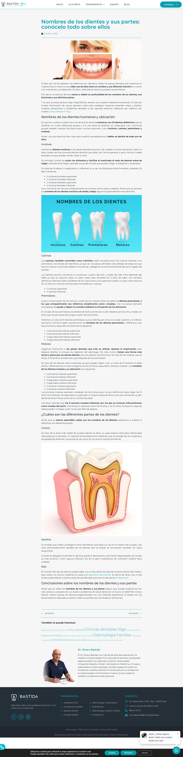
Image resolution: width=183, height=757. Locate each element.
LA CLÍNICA (74, 4)
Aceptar (112, 753)
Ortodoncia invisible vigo (97, 640)
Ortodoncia (58, 639)
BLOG (127, 4)
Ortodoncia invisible (76, 640)
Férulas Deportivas (133, 630)
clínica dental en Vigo (60, 111)
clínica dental (75, 629)
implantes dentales (51, 635)
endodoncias (122, 577)
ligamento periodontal (99, 575)
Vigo (121, 640)
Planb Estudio (122, 735)
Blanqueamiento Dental (50, 630)
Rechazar (128, 753)
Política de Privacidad (88, 729)
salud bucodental (113, 640)
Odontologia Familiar (112, 635)
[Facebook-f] (13, 716)
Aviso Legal (71, 729)
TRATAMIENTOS (94, 4)
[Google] (28, 716)
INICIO (59, 4)
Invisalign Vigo (75, 636)
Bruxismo (62, 630)
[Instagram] (21, 716)
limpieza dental (86, 636)
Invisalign (65, 636)
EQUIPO (114, 4)
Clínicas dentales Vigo (105, 629)
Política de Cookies (108, 729)
